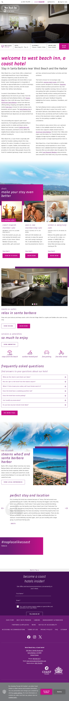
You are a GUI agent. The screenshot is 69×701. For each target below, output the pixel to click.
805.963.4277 (37, 659)
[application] (34, 692)
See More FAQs (9, 413)
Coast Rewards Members (49, 152)
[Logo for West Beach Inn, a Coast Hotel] (10, 8)
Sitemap (64, 630)
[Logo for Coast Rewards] (40, 2)
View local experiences (13, 482)
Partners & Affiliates (20, 625)
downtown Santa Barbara (8, 103)
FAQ (56, 630)
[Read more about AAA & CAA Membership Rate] (34, 211)
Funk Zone (9, 107)
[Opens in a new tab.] (58, 670)
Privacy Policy (46, 630)
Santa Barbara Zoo (25, 109)
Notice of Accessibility (48, 625)
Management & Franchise (53, 620)
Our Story (10, 620)
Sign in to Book (11, 256)
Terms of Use (33, 630)
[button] (3, 217)
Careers (37, 620)
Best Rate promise (24, 620)
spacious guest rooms (50, 82)
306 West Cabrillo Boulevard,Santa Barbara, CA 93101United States (34, 653)
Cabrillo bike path (24, 127)
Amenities (63, 84)
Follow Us (4, 546)
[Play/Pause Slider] (36, 304)
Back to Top (34, 570)
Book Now (64, 46)
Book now (25, 326)
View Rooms (8, 326)
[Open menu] (65, 7)
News (34, 625)
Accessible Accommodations (13, 630)
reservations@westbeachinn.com (36, 661)
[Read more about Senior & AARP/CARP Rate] (57, 211)
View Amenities (10, 344)
